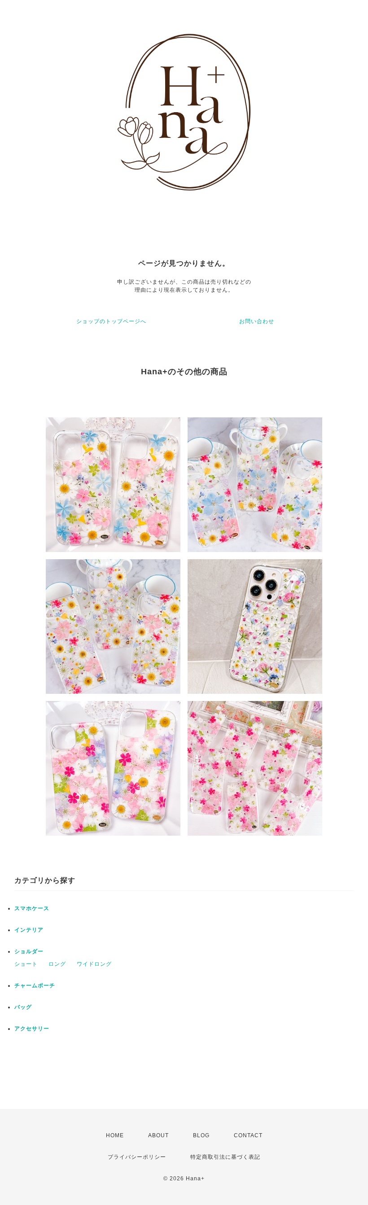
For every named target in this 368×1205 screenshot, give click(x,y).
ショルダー (29, 951)
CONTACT (248, 1135)
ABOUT (158, 1135)
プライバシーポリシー (137, 1157)
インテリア (29, 930)
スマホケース (31, 908)
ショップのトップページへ (111, 321)
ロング (57, 964)
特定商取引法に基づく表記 (225, 1157)
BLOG (201, 1135)
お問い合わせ (256, 321)
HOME (115, 1135)
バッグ (23, 1007)
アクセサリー (31, 1028)
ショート (26, 964)
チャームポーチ (34, 985)
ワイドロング (94, 964)
